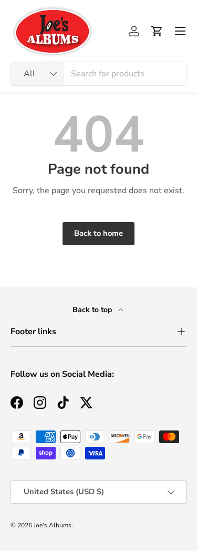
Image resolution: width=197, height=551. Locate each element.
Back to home (98, 233)
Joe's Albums (52, 525)
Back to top (93, 310)
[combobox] (98, 73)
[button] (157, 31)
